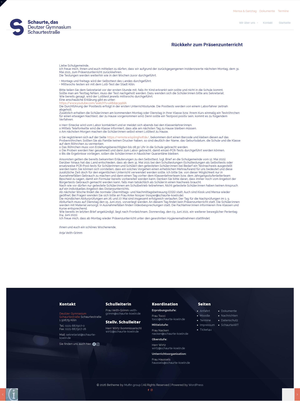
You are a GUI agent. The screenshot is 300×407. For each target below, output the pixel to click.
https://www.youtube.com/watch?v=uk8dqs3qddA (93, 103)
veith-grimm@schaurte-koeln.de (123, 312)
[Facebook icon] (148, 390)
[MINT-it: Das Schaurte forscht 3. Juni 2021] (291, 394)
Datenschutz (229, 320)
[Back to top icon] (285, 400)
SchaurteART (230, 325)
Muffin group (132, 385)
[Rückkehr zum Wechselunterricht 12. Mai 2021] (9, 394)
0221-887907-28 (75, 329)
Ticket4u (206, 329)
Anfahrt (205, 311)
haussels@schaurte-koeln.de (171, 362)
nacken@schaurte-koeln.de (170, 333)
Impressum (207, 325)
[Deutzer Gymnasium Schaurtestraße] (40, 27)
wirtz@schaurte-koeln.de (122, 331)
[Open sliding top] (3, 3)
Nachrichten (229, 315)
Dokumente (267, 11)
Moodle (205, 315)
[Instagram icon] (151, 390)
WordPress (195, 385)
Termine (283, 11)
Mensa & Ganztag (245, 11)
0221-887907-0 (75, 325)
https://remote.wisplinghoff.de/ (128, 137)
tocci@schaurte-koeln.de (168, 319)
